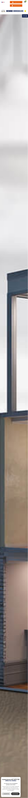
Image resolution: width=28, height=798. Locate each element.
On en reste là (15, 778)
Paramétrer (6, 793)
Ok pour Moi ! (15, 793)
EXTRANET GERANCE (17, 5)
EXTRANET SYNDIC (17, 2)
